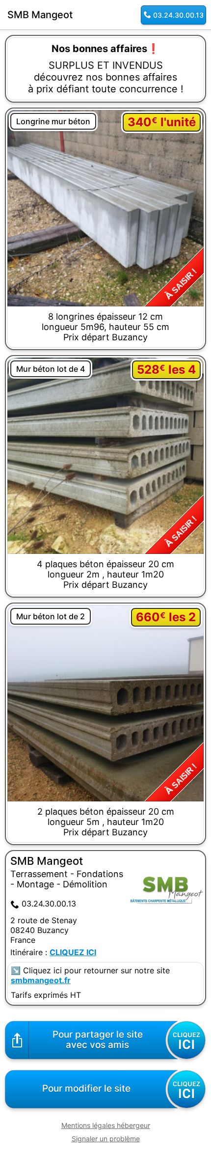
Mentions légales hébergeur (105, 1125)
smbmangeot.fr (41, 980)
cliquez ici (73, 952)
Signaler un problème (106, 1138)
